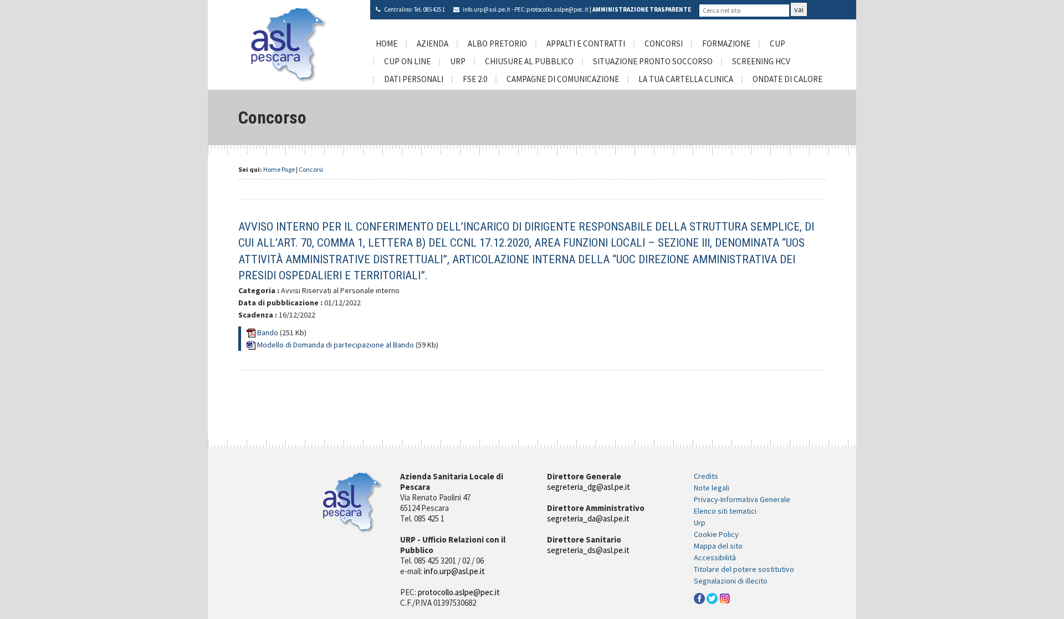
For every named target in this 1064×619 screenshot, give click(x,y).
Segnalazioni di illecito (731, 581)
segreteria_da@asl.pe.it (588, 518)
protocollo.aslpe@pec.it (557, 9)
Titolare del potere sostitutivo (744, 569)
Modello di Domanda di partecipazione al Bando (336, 345)
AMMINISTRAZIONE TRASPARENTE (641, 9)
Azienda (432, 43)
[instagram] (724, 598)
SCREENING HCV (761, 61)
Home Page (279, 169)
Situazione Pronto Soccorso (653, 61)
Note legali (711, 488)
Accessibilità (715, 557)
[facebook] (699, 598)
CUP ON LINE (407, 61)
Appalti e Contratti (585, 43)
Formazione (726, 43)
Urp (699, 523)
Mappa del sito (718, 546)
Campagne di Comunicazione (563, 79)
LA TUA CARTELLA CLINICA (685, 79)
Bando (268, 332)
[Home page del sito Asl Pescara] (289, 44)
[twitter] (712, 598)
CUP (777, 43)
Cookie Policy (716, 534)
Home (386, 43)
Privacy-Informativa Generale (742, 499)
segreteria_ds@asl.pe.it (588, 550)
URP (458, 61)
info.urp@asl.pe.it (486, 9)
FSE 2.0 (475, 79)
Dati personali (413, 79)
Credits (706, 476)
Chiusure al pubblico (529, 61)
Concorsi (663, 43)
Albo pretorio (497, 43)
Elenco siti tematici (725, 511)
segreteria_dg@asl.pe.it (588, 487)
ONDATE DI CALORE (787, 79)
